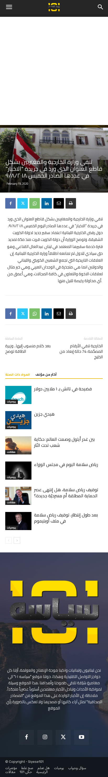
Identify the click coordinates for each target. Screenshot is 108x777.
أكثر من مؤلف (46, 374)
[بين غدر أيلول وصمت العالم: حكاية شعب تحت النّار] (18, 445)
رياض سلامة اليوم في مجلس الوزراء (66, 464)
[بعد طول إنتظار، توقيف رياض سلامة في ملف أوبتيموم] (18, 521)
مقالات (11, 452)
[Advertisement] (54, 71)
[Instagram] (44, 737)
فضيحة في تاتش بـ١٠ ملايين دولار (63, 389)
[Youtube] (81, 737)
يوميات (11, 402)
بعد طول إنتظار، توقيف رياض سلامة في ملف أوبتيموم (66, 518)
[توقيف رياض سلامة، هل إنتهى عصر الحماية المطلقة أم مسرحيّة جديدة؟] (18, 496)
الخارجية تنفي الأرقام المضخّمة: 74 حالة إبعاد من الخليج (81, 351)
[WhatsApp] (34, 203)
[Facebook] (10, 203)
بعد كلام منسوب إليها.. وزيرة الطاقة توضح (28, 348)
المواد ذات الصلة (17, 374)
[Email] (58, 203)
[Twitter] (22, 203)
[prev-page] (8, 540)
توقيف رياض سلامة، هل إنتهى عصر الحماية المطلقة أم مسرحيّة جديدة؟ (66, 492)
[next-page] (17, 540)
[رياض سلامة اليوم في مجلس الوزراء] (18, 471)
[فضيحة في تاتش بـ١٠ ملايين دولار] (18, 395)
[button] (9, 7)
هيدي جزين (44, 414)
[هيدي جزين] (18, 420)
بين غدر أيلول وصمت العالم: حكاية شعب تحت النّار (64, 442)
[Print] (71, 203)
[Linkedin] (46, 203)
